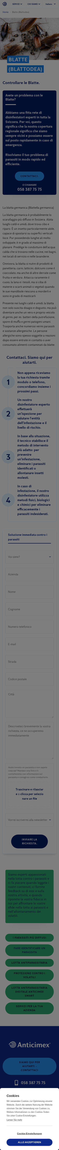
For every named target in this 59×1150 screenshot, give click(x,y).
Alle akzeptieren (29, 1142)
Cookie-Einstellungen (29, 1133)
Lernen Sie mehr (14, 1120)
